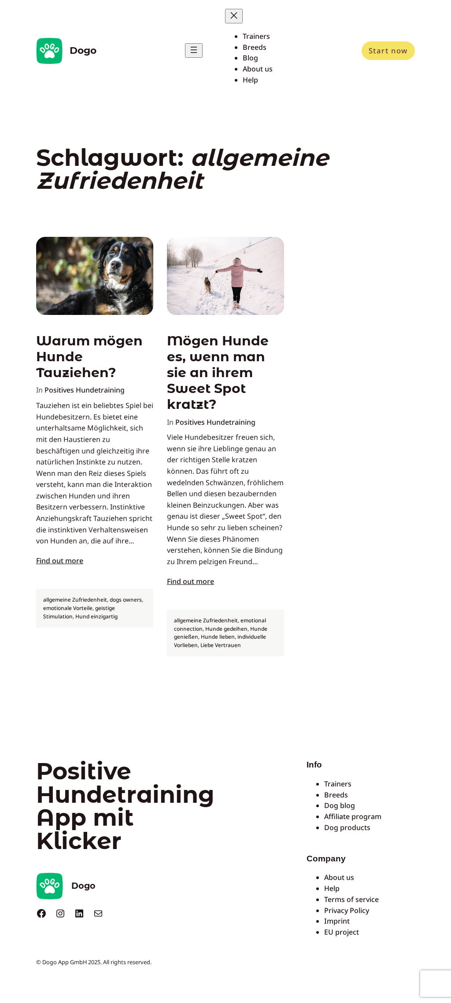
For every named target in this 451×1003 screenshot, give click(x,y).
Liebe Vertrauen (220, 645)
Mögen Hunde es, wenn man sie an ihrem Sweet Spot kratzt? (218, 372)
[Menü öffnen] (194, 50)
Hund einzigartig (96, 616)
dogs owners (126, 599)
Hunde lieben (218, 636)
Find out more (59, 560)
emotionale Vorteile (67, 608)
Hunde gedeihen (226, 628)
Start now (388, 50)
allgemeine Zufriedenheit (75, 599)
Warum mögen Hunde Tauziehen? (89, 356)
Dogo (83, 50)
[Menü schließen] (234, 16)
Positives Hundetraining (84, 390)
